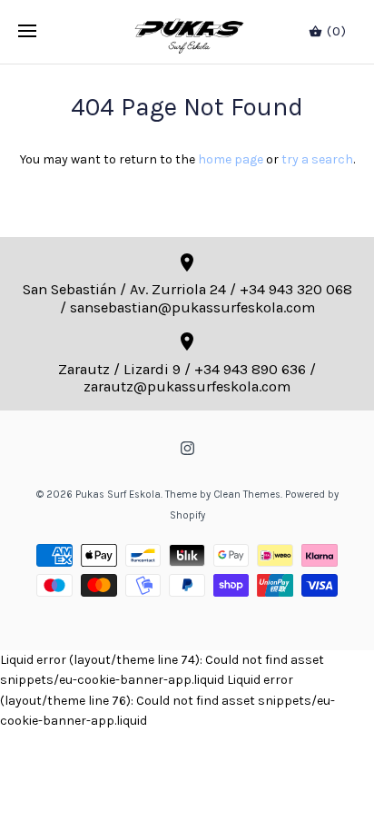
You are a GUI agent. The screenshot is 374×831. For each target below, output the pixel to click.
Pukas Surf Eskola (118, 494)
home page (230, 159)
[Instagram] (187, 448)
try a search (317, 159)
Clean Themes (246, 494)
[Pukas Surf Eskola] (187, 31)
